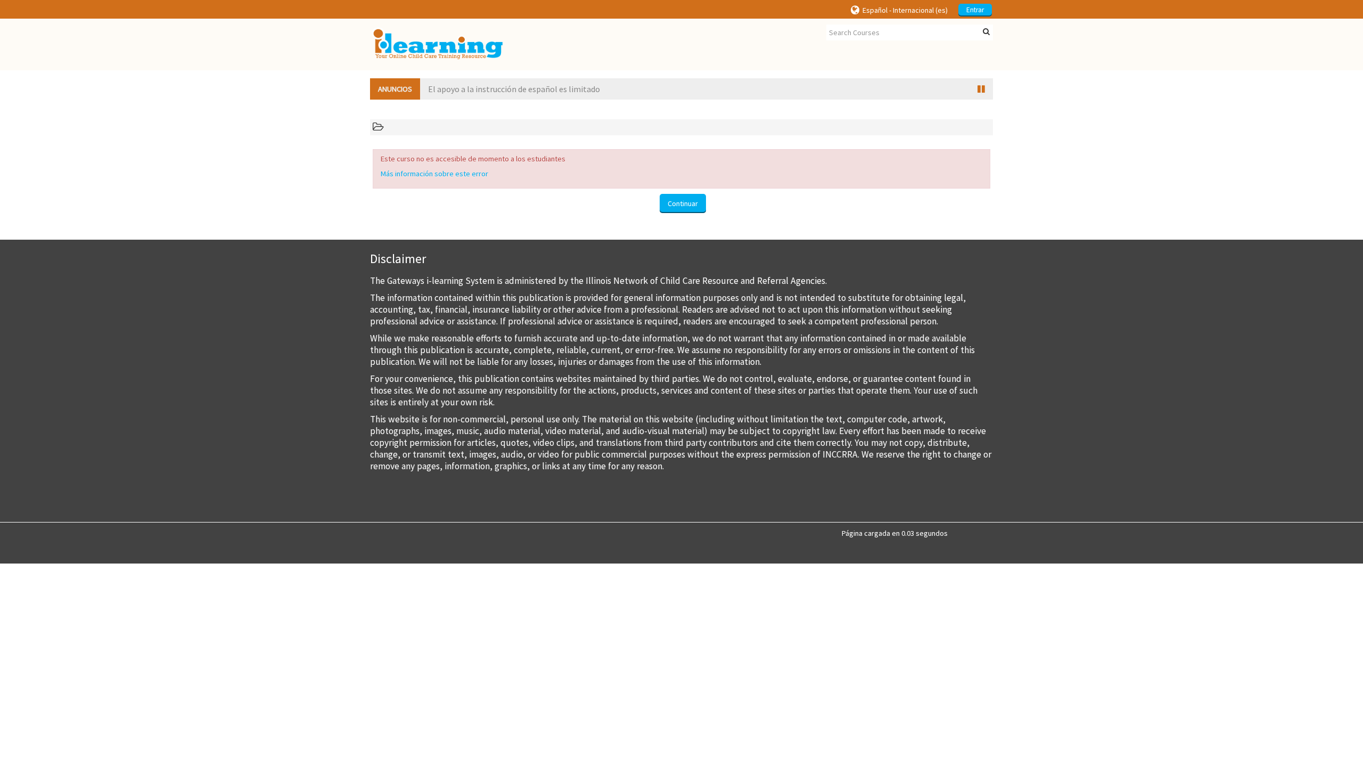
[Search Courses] (986, 32)
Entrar (975, 9)
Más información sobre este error (434, 173)
